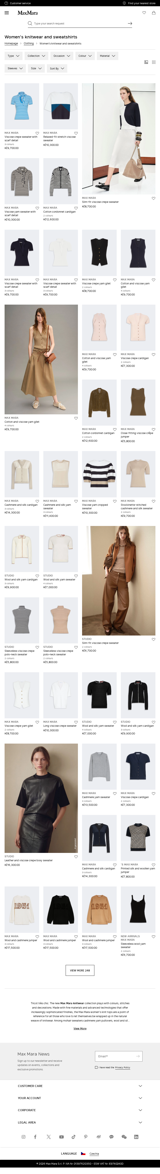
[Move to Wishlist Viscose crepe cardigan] (153, 355)
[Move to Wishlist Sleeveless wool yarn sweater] (153, 937)
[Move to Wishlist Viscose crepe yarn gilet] (115, 280)
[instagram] (24, 1137)
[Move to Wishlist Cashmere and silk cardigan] (37, 501)
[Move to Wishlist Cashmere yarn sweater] (115, 794)
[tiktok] (74, 1137)
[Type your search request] (130, 23)
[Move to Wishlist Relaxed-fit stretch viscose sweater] (76, 133)
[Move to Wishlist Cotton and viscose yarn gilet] (153, 280)
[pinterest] (86, 1137)
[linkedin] (136, 1137)
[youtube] (61, 1137)
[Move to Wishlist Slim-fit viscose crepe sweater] (153, 198)
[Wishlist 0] (144, 13)
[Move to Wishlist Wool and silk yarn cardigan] (37, 576)
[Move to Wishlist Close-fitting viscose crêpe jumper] (153, 429)
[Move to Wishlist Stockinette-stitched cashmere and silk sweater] (153, 501)
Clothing (29, 43)
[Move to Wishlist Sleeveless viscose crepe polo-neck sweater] (37, 647)
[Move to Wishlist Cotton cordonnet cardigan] (76, 208)
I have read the (114, 1067)
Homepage (11, 43)
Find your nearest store (141, 3)
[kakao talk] (111, 1137)
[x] (49, 1137)
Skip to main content (16, 2)
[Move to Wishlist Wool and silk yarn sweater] (76, 576)
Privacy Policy (122, 1067)
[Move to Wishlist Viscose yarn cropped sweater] (115, 501)
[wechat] (124, 1137)
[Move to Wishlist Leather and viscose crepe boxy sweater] (76, 857)
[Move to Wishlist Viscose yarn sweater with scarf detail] (37, 208)
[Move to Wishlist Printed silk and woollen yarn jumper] (153, 865)
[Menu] (7, 12)
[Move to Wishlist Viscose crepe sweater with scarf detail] (37, 133)
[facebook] (36, 1137)
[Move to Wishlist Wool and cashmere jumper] (37, 937)
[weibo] (99, 1137)
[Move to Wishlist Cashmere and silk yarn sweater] (76, 501)
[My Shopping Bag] (153, 13)
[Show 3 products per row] (146, 62)
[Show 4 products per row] (153, 62)
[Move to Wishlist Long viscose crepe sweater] (76, 722)
